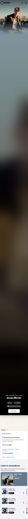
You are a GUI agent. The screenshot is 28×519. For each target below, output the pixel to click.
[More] (23, 493)
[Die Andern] (4, 510)
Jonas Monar (12, 490)
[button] (25, 2)
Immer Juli (11, 489)
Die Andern (11, 508)
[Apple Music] (18, 478)
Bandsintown (10, 457)
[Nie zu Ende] (4, 500)
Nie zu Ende (11, 499)
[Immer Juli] (4, 491)
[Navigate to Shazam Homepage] (5, 3)
